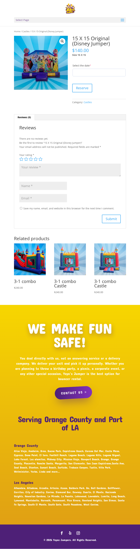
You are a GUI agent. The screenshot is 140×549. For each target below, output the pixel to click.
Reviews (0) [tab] (24, 117)
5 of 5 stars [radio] (40, 159)
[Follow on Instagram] (78, 533)
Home (17, 31)
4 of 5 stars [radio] (36, 159)
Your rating (26, 155)
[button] (62, 41)
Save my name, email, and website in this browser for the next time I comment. (68, 208)
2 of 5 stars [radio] (26, 159)
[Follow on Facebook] (61, 533)
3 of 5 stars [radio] (31, 159)
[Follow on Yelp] (70, 533)
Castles (25, 31)
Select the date (87, 65)
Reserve (82, 88)
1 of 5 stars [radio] (21, 159)
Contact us (72, 392)
